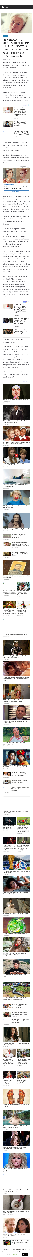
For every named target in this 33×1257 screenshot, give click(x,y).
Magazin (5, 36)
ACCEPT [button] (25, 1254)
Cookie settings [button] (16, 1254)
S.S (13, 59)
